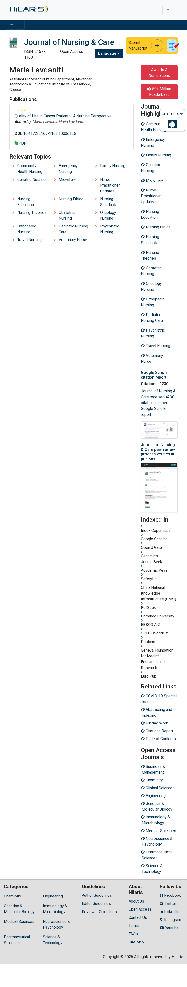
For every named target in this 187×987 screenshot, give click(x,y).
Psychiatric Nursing (109, 229)
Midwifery (67, 179)
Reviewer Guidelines (99, 911)
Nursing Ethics (71, 199)
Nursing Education (25, 202)
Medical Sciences (19, 921)
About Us (136, 901)
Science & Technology (52, 940)
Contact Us (138, 917)
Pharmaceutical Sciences (17, 940)
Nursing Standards (108, 202)
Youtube (171, 928)
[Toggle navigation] (171, 10)
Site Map (136, 942)
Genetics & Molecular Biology (19, 909)
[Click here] (29, 10)
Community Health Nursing (29, 168)
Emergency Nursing (68, 168)
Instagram (172, 919)
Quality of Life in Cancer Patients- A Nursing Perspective (63, 116)
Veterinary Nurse (73, 239)
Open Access (140, 909)
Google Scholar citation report (155, 375)
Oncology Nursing (108, 215)
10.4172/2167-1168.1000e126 (49, 133)
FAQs (133, 934)
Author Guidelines (97, 895)
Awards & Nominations (159, 72)
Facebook (172, 895)
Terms (134, 925)
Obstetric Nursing (67, 215)
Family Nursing (112, 165)
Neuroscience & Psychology (56, 924)
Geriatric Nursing (31, 179)
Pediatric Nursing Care (73, 229)
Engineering (53, 896)
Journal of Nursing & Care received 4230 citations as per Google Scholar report (158, 403)
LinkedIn (171, 911)
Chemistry (12, 896)
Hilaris (177, 956)
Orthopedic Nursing (26, 229)
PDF (22, 143)
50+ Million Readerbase (160, 91)
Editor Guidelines (96, 903)
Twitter (169, 903)
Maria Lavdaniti (45, 121)
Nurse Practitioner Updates (110, 185)
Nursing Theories (32, 212)
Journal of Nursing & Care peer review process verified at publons (158, 452)
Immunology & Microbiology (55, 909)
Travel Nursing (29, 239)
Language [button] (107, 53)
